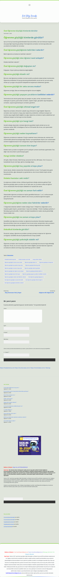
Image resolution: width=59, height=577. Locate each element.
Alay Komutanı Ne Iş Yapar (13, 292)
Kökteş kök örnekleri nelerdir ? (10, 402)
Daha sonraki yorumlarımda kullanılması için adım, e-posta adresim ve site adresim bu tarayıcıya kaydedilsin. (27, 348)
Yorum (5, 308)
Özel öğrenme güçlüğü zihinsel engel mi (34, 280)
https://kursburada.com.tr (22, 368)
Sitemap (48, 368)
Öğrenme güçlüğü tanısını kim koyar (12, 274)
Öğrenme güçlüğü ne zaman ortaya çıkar (13, 268)
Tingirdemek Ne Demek (9, 522)
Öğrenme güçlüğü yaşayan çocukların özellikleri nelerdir (34, 274)
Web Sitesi (6, 339)
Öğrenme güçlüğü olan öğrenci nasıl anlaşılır (14, 271)
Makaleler (10, 255)
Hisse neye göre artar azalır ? (10, 413)
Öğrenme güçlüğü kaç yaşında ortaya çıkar (14, 265)
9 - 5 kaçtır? (6, 352)
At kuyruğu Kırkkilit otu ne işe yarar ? (11, 387)
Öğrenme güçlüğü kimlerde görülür (32, 265)
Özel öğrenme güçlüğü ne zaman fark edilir (14, 280)
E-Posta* (5, 332)
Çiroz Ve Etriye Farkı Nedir (9, 517)
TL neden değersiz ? (8, 409)
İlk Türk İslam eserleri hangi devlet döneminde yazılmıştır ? (16, 391)
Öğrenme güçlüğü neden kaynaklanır (32, 268)
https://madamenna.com (7, 368)
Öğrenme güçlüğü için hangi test (46, 262)
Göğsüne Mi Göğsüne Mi (46, 292)
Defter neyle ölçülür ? (8, 398)
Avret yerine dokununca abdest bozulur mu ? (13, 406)
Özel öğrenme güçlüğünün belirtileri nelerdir (14, 282)
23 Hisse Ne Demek (8, 526)
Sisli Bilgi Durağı (29, 16)
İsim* (5, 325)
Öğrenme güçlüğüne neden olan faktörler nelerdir (15, 277)
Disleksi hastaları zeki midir (24, 259)
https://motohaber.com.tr (37, 368)
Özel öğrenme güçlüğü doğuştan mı (36, 277)
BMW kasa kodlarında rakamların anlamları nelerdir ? (15, 417)
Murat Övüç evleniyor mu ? (9, 395)
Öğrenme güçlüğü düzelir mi (31, 262)
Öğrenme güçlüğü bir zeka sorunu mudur (13, 262)
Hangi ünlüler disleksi (37, 259)
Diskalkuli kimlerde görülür (10, 259)
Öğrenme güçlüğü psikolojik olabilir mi (34, 271)
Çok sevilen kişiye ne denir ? (10, 420)
